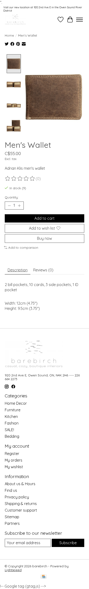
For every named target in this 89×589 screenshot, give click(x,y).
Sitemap (12, 516)
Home (9, 35)
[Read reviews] (20, 178)
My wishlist (14, 466)
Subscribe (68, 542)
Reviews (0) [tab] (43, 270)
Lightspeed (13, 570)
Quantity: (12, 197)
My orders (13, 460)
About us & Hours (20, 483)
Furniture (12, 410)
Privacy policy (17, 497)
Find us (11, 490)
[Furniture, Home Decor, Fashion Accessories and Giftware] (15, 19)
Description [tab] (18, 270)
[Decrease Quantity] (9, 205)
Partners (12, 523)
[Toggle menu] (79, 19)
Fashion (12, 423)
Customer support (21, 510)
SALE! (9, 429)
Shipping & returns (21, 503)
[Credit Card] (44, 577)
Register (12, 453)
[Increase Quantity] (19, 205)
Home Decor (16, 403)
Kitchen (11, 416)
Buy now (44, 238)
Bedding (12, 436)
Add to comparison (23, 247)
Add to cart (44, 218)
